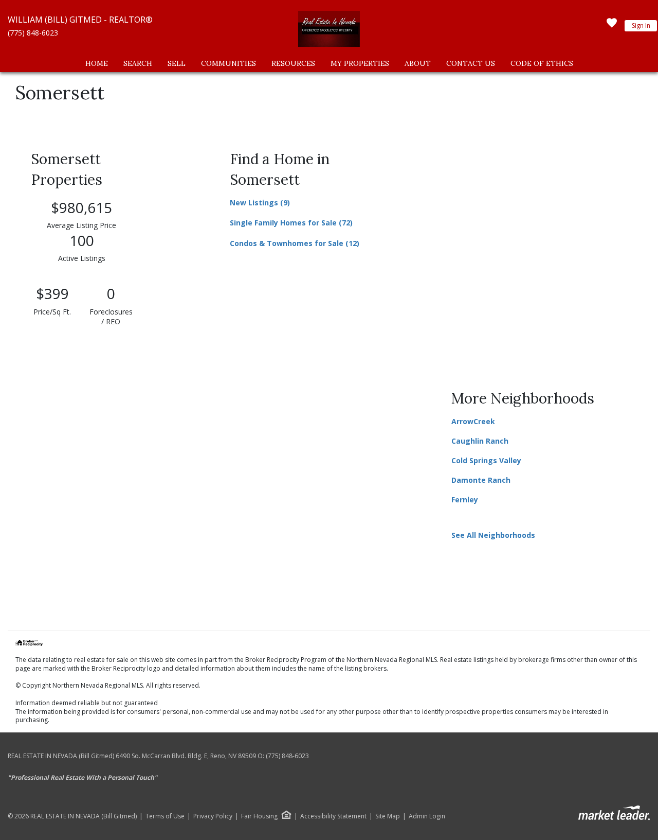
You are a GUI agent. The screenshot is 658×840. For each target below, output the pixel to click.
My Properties (360, 63)
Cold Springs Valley (486, 460)
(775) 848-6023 (33, 33)
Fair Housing (259, 816)
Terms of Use (165, 816)
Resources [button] (293, 63)
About (418, 63)
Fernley (464, 499)
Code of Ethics (541, 63)
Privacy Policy (212, 816)
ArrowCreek (473, 421)
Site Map (387, 816)
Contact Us (470, 63)
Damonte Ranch (480, 480)
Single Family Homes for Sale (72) (291, 222)
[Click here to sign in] (612, 25)
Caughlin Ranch (479, 441)
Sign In (641, 25)
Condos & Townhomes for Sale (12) (294, 243)
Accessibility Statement (333, 816)
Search (137, 63)
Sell (177, 63)
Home (96, 63)
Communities (228, 63)
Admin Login (427, 816)
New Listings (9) (260, 202)
